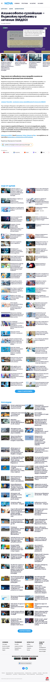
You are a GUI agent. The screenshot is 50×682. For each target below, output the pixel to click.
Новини (17, 3)
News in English (42, 651)
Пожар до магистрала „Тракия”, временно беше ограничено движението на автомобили (18, 530)
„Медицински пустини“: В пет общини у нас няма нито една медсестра (41, 243)
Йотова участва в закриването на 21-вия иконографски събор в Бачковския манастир (41, 422)
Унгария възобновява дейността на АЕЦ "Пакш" (41, 478)
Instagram (19, 135)
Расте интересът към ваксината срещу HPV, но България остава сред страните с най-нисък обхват (16, 341)
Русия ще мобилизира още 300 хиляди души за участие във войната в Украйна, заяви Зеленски (41, 460)
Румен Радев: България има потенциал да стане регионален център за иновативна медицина (17, 258)
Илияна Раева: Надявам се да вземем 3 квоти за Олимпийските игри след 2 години (17, 548)
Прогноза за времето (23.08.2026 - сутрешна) (18, 597)
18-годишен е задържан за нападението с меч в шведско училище (41, 431)
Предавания (30, 646)
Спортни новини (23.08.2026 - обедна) (17, 503)
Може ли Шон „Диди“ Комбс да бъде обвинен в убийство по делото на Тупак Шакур (41, 621)
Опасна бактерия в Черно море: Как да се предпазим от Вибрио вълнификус (41, 290)
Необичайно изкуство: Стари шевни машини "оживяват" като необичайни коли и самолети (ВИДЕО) (41, 589)
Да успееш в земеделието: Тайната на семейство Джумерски (39, 548)
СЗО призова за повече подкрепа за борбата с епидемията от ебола (16, 282)
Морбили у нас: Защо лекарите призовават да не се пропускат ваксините (16, 297)
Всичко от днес (6, 646)
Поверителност (9, 674)
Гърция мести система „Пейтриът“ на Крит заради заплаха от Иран (42, 407)
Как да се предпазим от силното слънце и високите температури (41, 236)
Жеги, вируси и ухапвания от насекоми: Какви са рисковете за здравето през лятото (16, 290)
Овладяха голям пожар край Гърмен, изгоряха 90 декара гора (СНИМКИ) (17, 431)
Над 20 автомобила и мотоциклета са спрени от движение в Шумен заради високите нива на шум (18, 512)
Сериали (29, 648)
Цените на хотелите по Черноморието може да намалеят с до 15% (17, 521)
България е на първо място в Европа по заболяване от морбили (17, 209)
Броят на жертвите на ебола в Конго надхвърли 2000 (41, 257)
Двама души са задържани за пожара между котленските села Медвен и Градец (17, 450)
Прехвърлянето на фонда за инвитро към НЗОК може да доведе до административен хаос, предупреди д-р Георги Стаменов (16, 267)
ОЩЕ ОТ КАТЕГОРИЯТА (25, 391)
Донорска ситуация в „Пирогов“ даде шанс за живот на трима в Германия (41, 250)
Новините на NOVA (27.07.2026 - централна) (16, 332)
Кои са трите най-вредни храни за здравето (41, 339)
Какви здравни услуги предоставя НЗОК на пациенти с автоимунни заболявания (16, 368)
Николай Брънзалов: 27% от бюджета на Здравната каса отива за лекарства (17, 375)
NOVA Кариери (42, 649)
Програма (24, 3)
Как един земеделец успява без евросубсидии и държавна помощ (41, 567)
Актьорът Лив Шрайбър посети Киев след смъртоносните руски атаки (16, 496)
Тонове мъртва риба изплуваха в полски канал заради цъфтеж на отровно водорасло (17, 460)
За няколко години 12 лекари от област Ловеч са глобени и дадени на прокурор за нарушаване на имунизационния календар (16, 192)
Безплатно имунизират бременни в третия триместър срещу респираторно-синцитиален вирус (41, 305)
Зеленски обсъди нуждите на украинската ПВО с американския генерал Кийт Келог (17, 621)
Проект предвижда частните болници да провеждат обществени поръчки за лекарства (41, 368)
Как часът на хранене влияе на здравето (15, 242)
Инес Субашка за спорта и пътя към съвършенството (41, 539)
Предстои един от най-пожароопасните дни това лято (42, 606)
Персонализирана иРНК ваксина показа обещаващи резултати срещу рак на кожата (16, 219)
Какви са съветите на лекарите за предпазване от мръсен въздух (42, 218)
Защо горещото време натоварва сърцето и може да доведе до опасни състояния (16, 275)
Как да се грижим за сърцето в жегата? (40, 264)
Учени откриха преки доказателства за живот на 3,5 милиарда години (41, 613)
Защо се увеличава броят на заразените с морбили (41, 189)
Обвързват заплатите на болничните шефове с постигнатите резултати (17, 236)
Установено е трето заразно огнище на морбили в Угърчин (40, 282)
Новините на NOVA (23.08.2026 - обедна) (41, 503)
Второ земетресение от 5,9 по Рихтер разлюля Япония (18, 406)
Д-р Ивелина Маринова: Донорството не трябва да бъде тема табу (41, 333)
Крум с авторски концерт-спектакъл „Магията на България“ (41, 529)
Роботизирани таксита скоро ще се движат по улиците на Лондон (17, 588)
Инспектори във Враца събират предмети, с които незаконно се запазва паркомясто (42, 579)
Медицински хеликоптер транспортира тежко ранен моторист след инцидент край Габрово (40, 440)
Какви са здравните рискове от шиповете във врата (42, 297)
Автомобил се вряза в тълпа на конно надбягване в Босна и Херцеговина (42, 450)
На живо (40, 3)
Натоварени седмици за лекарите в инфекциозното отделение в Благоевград (17, 200)
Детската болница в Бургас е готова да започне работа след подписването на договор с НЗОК (42, 315)
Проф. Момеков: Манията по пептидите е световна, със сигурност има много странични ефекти (41, 376)
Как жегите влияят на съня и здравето (42, 225)
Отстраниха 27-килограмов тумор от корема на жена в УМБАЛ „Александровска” (16, 250)
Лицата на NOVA (19, 646)
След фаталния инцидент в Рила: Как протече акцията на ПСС (41, 598)
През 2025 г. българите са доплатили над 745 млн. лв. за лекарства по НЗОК (42, 275)
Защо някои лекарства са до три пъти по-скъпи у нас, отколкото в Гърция (41, 323)
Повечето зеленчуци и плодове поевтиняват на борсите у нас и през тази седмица (18, 469)
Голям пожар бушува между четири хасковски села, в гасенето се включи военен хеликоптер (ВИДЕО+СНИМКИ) (41, 469)
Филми (28, 650)
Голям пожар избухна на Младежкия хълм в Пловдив (17, 613)
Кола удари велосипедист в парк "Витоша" (41, 414)
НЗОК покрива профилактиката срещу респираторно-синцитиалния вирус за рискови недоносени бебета (16, 306)
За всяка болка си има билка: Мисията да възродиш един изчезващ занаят (18, 540)
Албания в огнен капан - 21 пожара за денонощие (18, 414)
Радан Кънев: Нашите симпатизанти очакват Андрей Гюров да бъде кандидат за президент (42, 558)
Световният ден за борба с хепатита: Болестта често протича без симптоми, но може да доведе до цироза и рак (42, 350)
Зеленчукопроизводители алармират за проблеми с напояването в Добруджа (17, 579)
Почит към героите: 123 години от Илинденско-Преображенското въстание (41, 511)
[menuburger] (2, 3)
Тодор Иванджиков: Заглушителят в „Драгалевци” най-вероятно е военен (41, 521)
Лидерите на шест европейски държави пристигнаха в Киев (41, 486)
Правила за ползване (22, 674)
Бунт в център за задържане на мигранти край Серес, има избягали (17, 479)
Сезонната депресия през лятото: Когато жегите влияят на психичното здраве (42, 384)
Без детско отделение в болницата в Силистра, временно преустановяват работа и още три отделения (42, 360)
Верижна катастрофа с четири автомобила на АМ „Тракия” (17, 422)
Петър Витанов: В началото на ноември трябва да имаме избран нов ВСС (18, 556)
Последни (4, 644)
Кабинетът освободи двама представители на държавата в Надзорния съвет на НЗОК (17, 315)
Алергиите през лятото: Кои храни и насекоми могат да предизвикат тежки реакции (16, 359)
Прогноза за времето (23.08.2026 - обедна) (42, 494)
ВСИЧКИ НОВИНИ (25, 631)
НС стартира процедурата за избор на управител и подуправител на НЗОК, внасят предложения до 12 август (17, 325)
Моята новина (5, 648)
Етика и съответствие (31, 674)
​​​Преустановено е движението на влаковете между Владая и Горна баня (17, 438)
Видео (3, 650)
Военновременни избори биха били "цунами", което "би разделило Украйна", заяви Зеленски (17, 487)
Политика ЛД (15, 674)
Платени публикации (39, 674)
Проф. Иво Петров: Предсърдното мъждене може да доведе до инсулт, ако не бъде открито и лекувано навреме (16, 351)
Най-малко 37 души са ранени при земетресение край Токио (18, 606)
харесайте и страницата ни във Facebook (20, 137)
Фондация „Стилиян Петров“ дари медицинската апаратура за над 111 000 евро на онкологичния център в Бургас (16, 228)
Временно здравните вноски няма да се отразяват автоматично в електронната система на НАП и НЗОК (42, 201)
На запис (33, 3)
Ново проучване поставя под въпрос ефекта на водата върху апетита (16, 384)
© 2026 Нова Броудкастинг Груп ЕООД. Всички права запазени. (11, 678)
